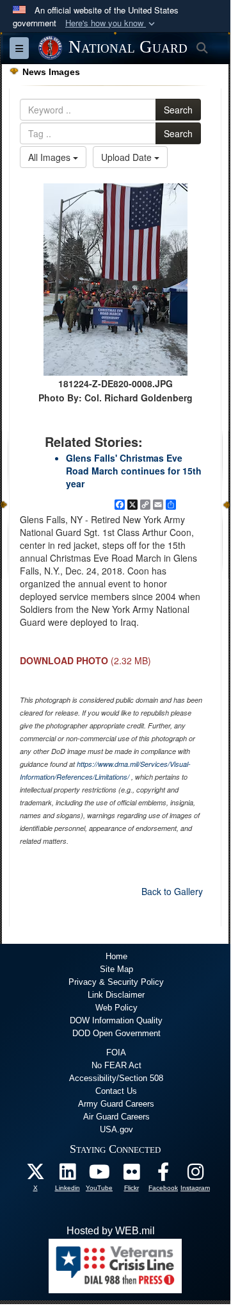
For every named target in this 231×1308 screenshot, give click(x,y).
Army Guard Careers (116, 1104)
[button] (111, 23)
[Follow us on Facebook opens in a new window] (163, 1175)
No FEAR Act (116, 1065)
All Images (50, 157)
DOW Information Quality (116, 1020)
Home (116, 956)
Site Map (116, 969)
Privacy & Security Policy (116, 982)
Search (178, 109)
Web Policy (116, 1007)
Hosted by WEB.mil (111, 1230)
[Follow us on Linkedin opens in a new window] (67, 1175)
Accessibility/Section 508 (116, 1078)
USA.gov (116, 1129)
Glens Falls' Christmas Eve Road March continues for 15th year (134, 470)
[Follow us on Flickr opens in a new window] (131, 1175)
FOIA (116, 1052)
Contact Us (116, 1091)
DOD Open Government (116, 1033)
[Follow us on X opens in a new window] (35, 1175)
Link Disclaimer (116, 995)
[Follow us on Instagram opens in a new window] (195, 1175)
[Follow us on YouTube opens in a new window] (99, 1175)
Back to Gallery (172, 891)
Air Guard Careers (116, 1116)
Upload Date (127, 157)
